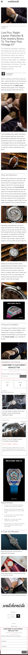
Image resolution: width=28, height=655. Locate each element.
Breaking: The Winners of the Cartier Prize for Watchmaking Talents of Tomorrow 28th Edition (14, 511)
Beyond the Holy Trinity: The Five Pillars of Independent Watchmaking (11, 552)
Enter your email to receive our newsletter (11, 373)
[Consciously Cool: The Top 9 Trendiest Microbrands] (14, 585)
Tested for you (5, 420)
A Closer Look (4, 27)
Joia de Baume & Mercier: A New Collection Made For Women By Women (13, 574)
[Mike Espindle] (3, 73)
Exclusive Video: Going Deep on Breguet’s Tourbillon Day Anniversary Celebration (13, 505)
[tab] (7, 384)
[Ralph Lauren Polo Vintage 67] (14, 112)
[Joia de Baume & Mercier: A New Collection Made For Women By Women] (14, 563)
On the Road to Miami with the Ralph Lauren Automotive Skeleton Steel (13, 413)
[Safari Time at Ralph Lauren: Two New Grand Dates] (14, 430)
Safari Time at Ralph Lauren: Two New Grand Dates (12, 440)
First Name (4, 641)
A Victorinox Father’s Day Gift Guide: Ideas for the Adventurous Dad (13, 515)
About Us (14, 623)
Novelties (4, 390)
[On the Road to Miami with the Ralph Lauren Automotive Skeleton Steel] (14, 402)
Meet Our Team (14, 626)
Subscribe (13, 612)
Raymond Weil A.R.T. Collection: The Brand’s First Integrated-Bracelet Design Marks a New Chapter (14, 525)
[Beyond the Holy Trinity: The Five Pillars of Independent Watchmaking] (14, 542)
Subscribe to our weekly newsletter (14, 366)
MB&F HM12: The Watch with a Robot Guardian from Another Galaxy (12, 520)
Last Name (4, 646)
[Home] (14, 1)
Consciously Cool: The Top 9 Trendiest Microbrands (13, 595)
